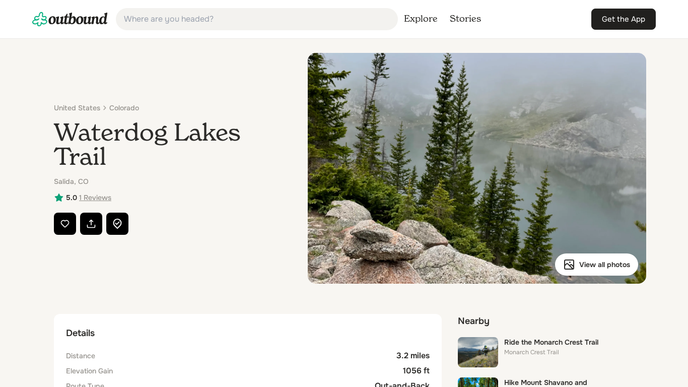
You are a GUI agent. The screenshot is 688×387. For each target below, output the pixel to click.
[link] (70, 19)
